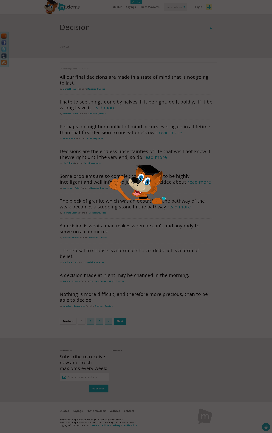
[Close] (164, 198)
